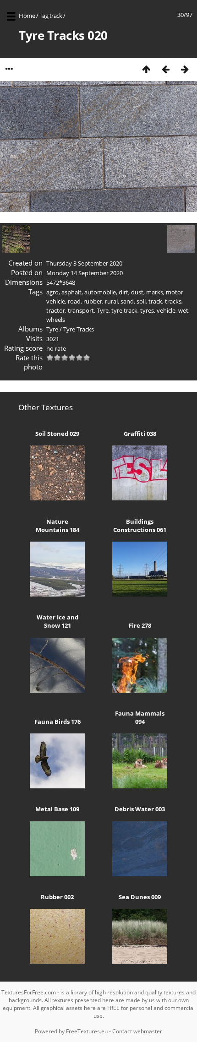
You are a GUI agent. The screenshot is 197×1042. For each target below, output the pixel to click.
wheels (55, 319)
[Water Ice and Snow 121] (57, 690)
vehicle (166, 310)
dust (137, 292)
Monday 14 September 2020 (84, 273)
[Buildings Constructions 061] (139, 594)
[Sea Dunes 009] (139, 961)
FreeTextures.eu (87, 1031)
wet (183, 310)
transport (81, 310)
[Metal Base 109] (57, 874)
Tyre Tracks (78, 329)
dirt (123, 292)
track (55, 15)
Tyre (103, 310)
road (74, 301)
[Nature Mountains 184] (57, 594)
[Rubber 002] (57, 961)
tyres (147, 310)
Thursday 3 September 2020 (84, 263)
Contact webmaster (137, 1031)
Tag (44, 15)
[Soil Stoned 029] (57, 498)
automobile (100, 292)
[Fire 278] (139, 690)
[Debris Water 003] (139, 874)
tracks (173, 301)
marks (154, 292)
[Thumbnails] (146, 69)
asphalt (71, 292)
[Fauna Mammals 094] (139, 786)
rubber (92, 301)
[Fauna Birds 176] (57, 786)
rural (111, 301)
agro (52, 292)
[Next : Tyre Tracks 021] (184, 69)
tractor (55, 310)
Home (27, 15)
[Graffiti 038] (139, 498)
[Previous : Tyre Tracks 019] (165, 69)
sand (127, 301)
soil (141, 301)
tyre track (124, 310)
